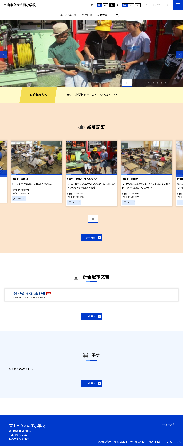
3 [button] (157, 83)
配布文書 (102, 15)
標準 (124, 5)
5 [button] (166, 83)
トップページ (69, 15)
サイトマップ (168, 424)
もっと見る (90, 237)
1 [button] (149, 83)
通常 (99, 5)
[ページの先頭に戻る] (179, 442)
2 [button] (153, 83)
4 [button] (161, 83)
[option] (91, 53)
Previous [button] (3, 54)
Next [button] (179, 54)
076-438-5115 (21, 434)
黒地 (112, 5)
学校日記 (87, 15)
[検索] (167, 5)
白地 (105, 5)
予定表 (116, 15)
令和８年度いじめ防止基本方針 (29, 293)
